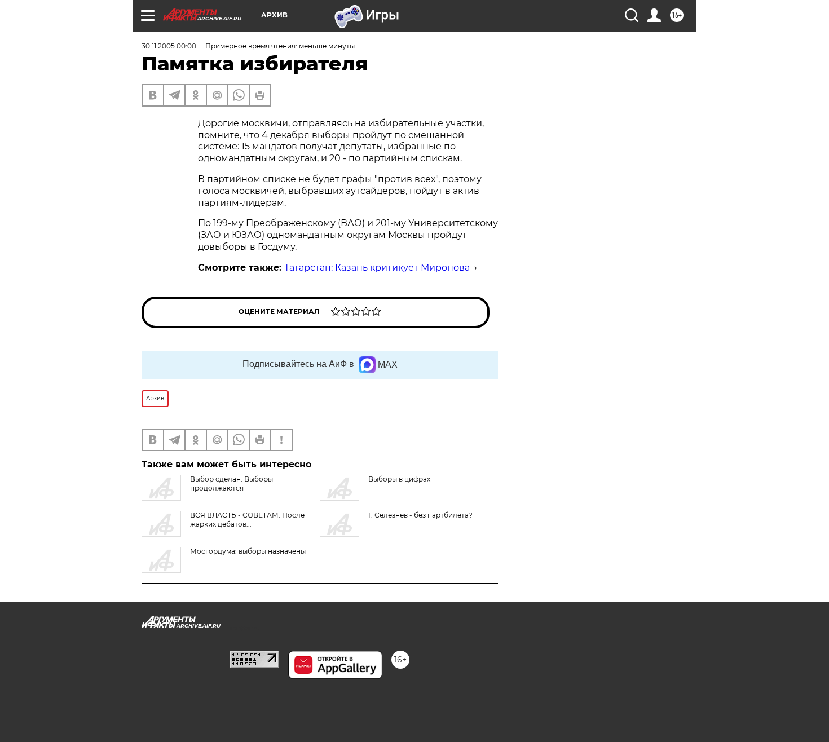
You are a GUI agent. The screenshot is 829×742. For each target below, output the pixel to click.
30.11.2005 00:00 (169, 46)
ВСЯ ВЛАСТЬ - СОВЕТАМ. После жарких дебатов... (247, 519)
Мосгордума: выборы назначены (248, 551)
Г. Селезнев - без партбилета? (420, 515)
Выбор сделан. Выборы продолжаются (231, 483)
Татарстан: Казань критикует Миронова (377, 267)
